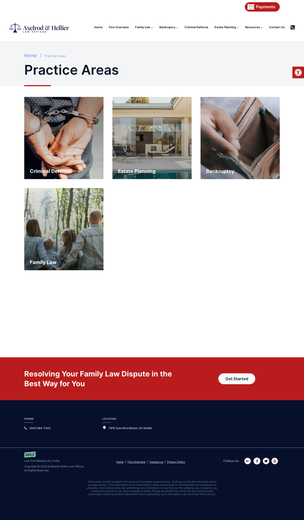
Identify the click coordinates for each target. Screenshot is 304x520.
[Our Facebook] (257, 461)
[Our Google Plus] (248, 461)
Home (98, 27)
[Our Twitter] (267, 461)
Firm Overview (119, 27)
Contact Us (277, 27)
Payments (265, 6)
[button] (298, 72)
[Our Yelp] (276, 461)
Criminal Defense (196, 27)
